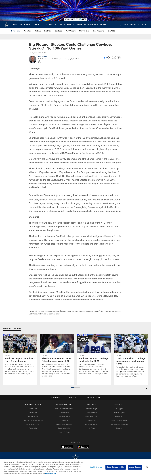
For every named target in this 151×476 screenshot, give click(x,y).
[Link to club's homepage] (6, 24)
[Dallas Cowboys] (75, 458)
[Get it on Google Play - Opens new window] (83, 448)
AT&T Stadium (64, 412)
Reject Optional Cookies (115, 467)
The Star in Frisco (64, 416)
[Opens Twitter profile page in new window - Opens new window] (39, 61)
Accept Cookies (135, 467)
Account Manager (91, 408)
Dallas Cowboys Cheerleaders (64, 408)
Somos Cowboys (64, 432)
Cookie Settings (96, 467)
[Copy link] (119, 58)
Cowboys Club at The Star (64, 424)
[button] (72, 388)
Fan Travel (92, 428)
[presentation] (147, 388)
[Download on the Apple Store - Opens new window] (67, 447)
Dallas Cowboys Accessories (119, 424)
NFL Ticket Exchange (91, 424)
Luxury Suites (92, 420)
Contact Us (64, 420)
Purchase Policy (33, 416)
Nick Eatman (42, 56)
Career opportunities (32, 424)
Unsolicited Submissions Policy (33, 420)
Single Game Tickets (91, 416)
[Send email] (114, 59)
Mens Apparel (119, 408)
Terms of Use (33, 412)
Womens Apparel (119, 412)
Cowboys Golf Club (64, 428)
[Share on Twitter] (109, 59)
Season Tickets (92, 412)
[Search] (120, 24)
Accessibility (33, 428)
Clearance (119, 428)
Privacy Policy (33, 408)
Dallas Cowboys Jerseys (119, 420)
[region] (75, 467)
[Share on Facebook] (105, 59)
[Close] (147, 467)
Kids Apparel (119, 416)
